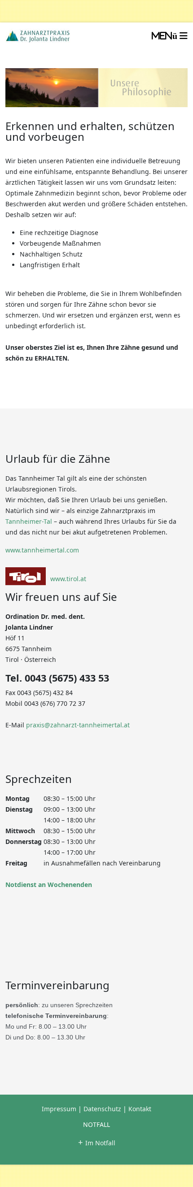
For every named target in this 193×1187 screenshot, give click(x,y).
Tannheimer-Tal (28, 521)
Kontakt (139, 1108)
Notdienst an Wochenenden (48, 884)
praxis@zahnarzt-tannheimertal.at (78, 725)
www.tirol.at (68, 578)
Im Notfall (96, 1143)
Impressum (59, 1108)
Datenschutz (102, 1108)
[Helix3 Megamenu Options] (170, 35)
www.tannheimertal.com (42, 550)
